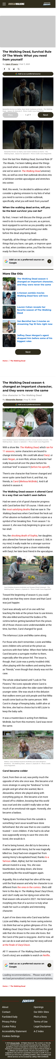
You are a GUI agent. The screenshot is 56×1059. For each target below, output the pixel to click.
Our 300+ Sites (41, 1012)
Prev (10, 115)
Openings (38, 1007)
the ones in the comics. (29, 887)
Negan (11, 459)
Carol (15, 481)
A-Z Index (39, 1031)
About (5, 1007)
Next (45, 115)
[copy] (18, 69)
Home (5, 361)
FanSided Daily (9, 1016)
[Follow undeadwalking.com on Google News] (49, 261)
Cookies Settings (11, 1036)
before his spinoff (40, 467)
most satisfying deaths (18, 509)
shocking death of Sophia (24, 535)
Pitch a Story (40, 1016)
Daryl (46, 455)
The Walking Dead (17, 361)
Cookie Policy (9, 1026)
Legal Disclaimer (42, 1026)
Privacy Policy (9, 1021)
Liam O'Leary (12, 64)
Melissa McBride (28, 481)
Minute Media (15, 1043)
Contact (6, 1012)
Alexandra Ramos (14, 399)
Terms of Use (41, 1021)
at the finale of (16, 944)
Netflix (46, 955)
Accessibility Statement (14, 1031)
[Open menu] (4, 4)
